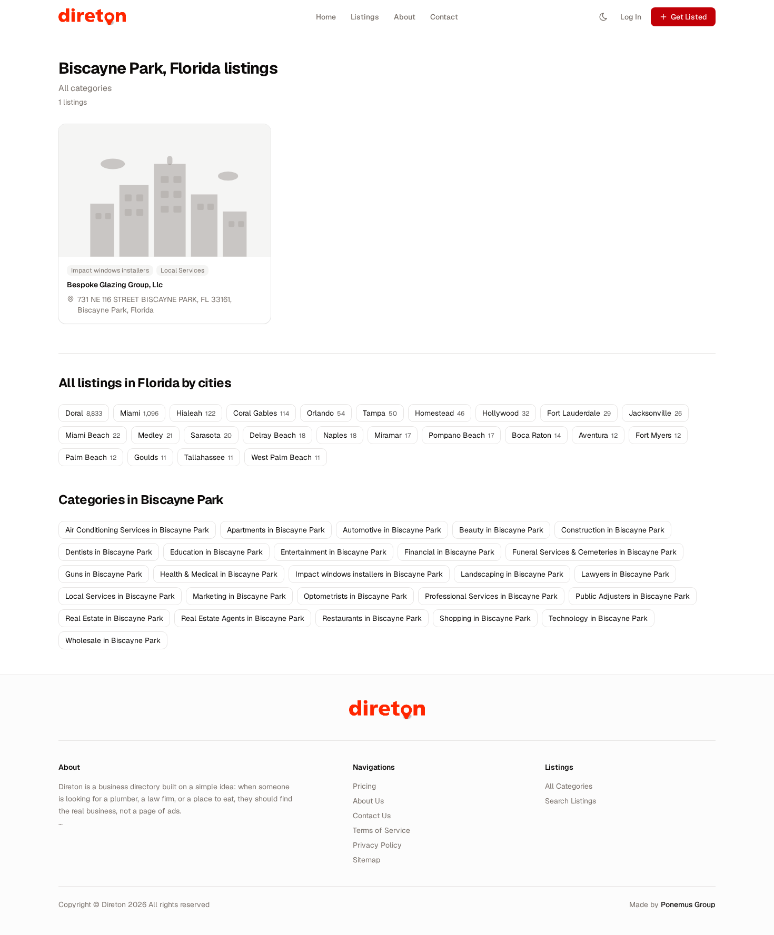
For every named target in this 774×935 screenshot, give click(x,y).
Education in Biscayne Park (216, 552)
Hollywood (505, 413)
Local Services (182, 270)
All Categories (568, 786)
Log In (630, 17)
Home (326, 17)
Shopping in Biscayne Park (485, 618)
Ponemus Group (688, 904)
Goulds (150, 457)
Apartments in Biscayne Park (276, 530)
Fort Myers (658, 435)
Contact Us (372, 815)
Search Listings (570, 801)
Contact (444, 17)
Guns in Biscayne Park (103, 574)
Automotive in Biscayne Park (392, 530)
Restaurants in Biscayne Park (372, 618)
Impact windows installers (110, 270)
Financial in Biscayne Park (449, 552)
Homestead (439, 413)
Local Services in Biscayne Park (120, 596)
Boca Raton (536, 435)
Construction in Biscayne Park (612, 530)
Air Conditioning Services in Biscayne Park (137, 530)
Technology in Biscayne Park (598, 618)
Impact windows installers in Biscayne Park (369, 574)
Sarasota (211, 435)
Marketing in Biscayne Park (239, 596)
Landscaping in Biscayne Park (512, 574)
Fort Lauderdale (579, 413)
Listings (365, 17)
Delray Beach (277, 435)
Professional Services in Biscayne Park (491, 596)
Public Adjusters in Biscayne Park (632, 596)
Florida (142, 310)
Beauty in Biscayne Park (501, 530)
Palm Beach (90, 457)
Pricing (364, 786)
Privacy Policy (377, 845)
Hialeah (195, 413)
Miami (139, 413)
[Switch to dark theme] (603, 16)
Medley (155, 435)
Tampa (380, 413)
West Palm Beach (285, 457)
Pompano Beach (461, 435)
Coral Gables (261, 413)
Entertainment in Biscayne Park (333, 552)
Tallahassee (208, 457)
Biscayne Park (102, 310)
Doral (83, 413)
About (404, 17)
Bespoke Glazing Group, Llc (115, 284)
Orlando (326, 413)
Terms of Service (381, 830)
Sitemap (366, 859)
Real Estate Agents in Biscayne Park (242, 618)
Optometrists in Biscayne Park (355, 596)
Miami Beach (92, 435)
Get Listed (689, 17)
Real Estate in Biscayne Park (114, 618)
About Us (368, 801)
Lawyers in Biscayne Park (625, 574)
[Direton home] (387, 709)
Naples (339, 435)
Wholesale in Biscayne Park (113, 640)
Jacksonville (655, 413)
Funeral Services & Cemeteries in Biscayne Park (594, 552)
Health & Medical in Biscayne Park (218, 574)
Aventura (598, 435)
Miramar (392, 435)
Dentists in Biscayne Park (108, 552)
